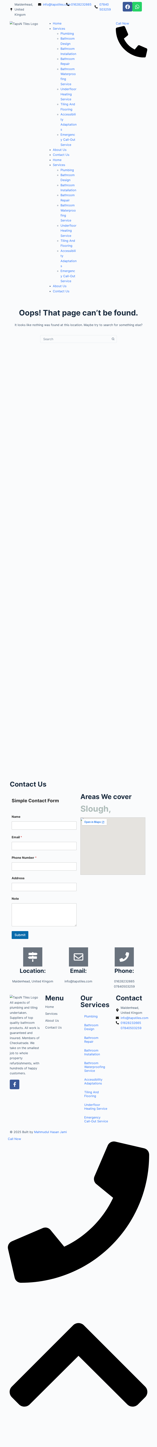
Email (17, 837)
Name (16, 817)
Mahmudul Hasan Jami (50, 1132)
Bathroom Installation (92, 1052)
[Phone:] (124, 957)
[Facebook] (127, 6)
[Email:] (78, 957)
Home (57, 23)
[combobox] (74, 339)
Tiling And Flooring (91, 1094)
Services (59, 28)
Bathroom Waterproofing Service (94, 1067)
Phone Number (24, 858)
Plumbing (67, 33)
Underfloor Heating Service (68, 94)
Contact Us (61, 155)
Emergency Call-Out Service (68, 140)
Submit (20, 935)
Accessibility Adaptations (93, 1081)
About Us (59, 150)
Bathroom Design (91, 1027)
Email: (78, 970)
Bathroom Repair (91, 1039)
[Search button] (113, 339)
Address (18, 878)
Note (15, 898)
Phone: (124, 970)
